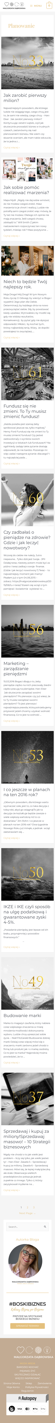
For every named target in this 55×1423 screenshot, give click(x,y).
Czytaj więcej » (12, 147)
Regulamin (27, 1390)
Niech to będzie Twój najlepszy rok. (25, 284)
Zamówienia (44, 1383)
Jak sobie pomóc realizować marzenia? (26, 190)
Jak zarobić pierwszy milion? (25, 98)
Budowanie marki (22, 1015)
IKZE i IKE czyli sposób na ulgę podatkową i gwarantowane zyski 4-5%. (27, 914)
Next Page (27, 1213)
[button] (27, 1326)
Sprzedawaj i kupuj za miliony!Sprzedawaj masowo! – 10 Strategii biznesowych (27, 1139)
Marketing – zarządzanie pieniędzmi (16, 668)
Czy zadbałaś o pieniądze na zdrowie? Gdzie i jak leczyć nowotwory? (27, 540)
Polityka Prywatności (37, 1387)
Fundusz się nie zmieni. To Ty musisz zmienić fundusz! (25, 411)
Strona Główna (12, 1383)
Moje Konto (13, 1387)
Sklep (29, 1383)
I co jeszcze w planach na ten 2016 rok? (27, 792)
